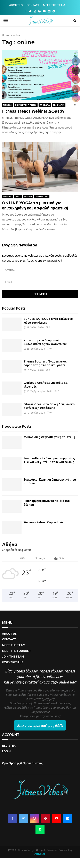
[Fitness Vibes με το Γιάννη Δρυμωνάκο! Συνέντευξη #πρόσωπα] (12, 409)
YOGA (18, 197)
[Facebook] (12, 818)
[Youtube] (56, 818)
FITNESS (7, 105)
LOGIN (6, 751)
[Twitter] (23, 818)
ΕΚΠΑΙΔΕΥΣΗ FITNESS (26, 105)
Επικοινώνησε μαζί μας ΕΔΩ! (40, 725)
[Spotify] (40, 829)
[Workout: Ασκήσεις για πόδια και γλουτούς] (12, 387)
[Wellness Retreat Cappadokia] (12, 527)
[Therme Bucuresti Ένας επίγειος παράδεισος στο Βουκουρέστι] (12, 366)
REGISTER (9, 745)
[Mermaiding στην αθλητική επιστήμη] (12, 442)
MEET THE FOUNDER (16, 650)
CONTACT (33, 5)
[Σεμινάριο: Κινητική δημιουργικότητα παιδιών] (12, 484)
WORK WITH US (12, 662)
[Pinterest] (45, 818)
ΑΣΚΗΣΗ (28, 197)
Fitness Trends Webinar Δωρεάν (33, 111)
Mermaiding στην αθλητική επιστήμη (49, 437)
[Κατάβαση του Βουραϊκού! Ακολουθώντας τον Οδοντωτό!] (12, 345)
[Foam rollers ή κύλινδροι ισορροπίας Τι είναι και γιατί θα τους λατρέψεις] (12, 463)
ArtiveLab (40, 853)
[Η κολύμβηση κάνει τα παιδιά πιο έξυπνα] (12, 506)
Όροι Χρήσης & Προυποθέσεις (22, 763)
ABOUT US (16, 5)
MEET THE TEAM (54, 5)
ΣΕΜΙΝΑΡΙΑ (58, 105)
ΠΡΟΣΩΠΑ (45, 105)
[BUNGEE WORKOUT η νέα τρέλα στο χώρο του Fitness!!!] (12, 324)
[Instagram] (34, 818)
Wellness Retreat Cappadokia (44, 522)
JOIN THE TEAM (13, 656)
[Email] (67, 818)
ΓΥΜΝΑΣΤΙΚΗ (41, 197)
